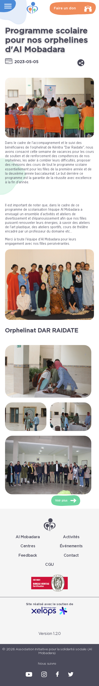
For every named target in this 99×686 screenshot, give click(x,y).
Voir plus (61, 500)
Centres (27, 546)
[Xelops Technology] (49, 611)
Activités (71, 537)
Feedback (28, 555)
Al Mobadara (28, 537)
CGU (49, 565)
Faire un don (65, 8)
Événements (71, 546)
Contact (71, 555)
